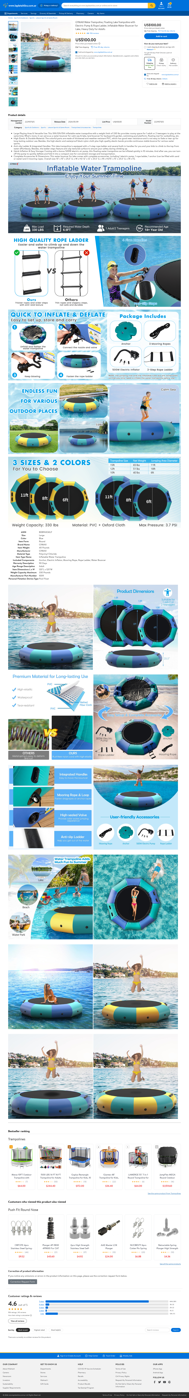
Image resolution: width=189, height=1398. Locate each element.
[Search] (152, 5)
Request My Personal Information (129, 1380)
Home (10, 18)
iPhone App (157, 1368)
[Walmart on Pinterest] (169, 1382)
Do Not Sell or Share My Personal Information (143, 1395)
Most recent (23, 1330)
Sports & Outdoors (21, 18)
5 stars (41, 1301)
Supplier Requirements (11, 1387)
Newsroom (7, 1376)
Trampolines (97, 127)
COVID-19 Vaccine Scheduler (89, 1368)
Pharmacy (80, 13)
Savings (33, 13)
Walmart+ (44, 1380)
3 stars (41, 1307)
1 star (42, 1314)
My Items (100, 13)
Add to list (153, 84)
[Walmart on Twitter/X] (159, 1382)
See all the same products (170, 1263)
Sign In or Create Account (70, 1356)
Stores (42, 1372)
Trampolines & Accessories (81, 127)
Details (164, 79)
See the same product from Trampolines (164, 1193)
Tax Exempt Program (86, 1387)
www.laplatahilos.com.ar (103, 52)
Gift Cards (44, 1384)
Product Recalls (84, 1384)
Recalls (80, 1376)
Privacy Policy (121, 1372)
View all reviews (17, 1321)
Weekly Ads (127, 1356)
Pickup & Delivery (66, 13)
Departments (12, 13)
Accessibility (83, 1380)
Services (24, 13)
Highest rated (39, 1330)
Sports (32, 18)
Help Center (93, 1356)
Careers (91, 13)
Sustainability (8, 1384)
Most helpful (56, 1330)
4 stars (41, 1304)
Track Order (110, 1356)
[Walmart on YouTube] (164, 1382)
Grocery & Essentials (48, 13)
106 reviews (94, 33)
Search (176, 1330)
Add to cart (161, 36)
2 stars (41, 1311)
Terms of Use (121, 1368)
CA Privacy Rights (123, 1376)
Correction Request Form (22, 1281)
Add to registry (170, 84)
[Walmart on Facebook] (154, 1382)
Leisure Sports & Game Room (46, 18)
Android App (158, 1372)
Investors (6, 1380)
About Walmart (9, 1368)
